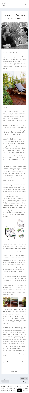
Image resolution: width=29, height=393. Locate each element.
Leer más (25, 390)
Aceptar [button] (19, 390)
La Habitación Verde (8, 56)
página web (9, 361)
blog (4, 362)
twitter (20, 361)
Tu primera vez (18, 18)
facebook (15, 361)
